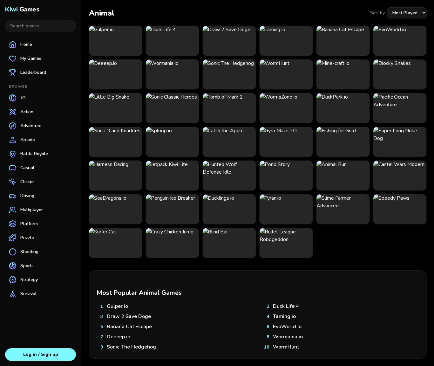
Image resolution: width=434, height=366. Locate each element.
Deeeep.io (118, 336)
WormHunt (286, 346)
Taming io (284, 316)
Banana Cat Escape (129, 326)
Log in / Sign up (40, 354)
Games (22, 9)
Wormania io (288, 336)
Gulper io (117, 306)
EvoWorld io (287, 326)
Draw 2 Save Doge (129, 316)
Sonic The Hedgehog (131, 346)
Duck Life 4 (286, 306)
